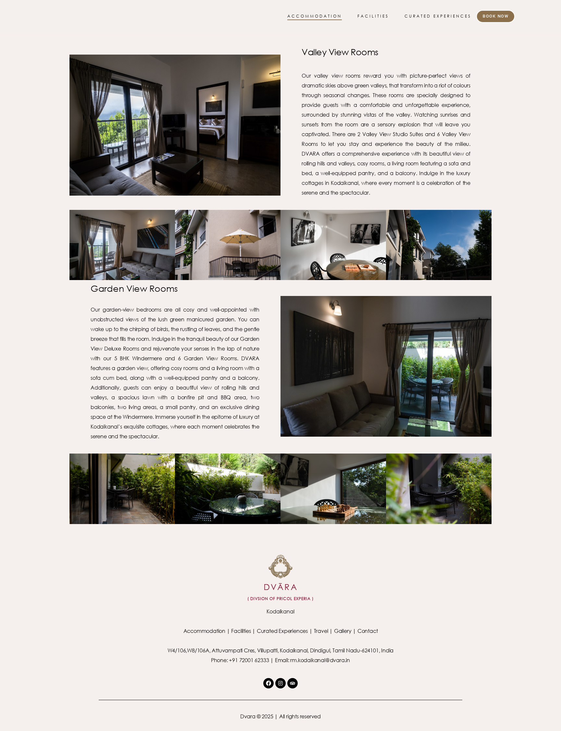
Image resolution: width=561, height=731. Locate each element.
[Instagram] (280, 683)
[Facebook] (268, 683)
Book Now (495, 16)
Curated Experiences (282, 630)
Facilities (241, 630)
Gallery (343, 630)
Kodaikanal (280, 611)
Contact (367, 630)
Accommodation (204, 630)
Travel (321, 630)
